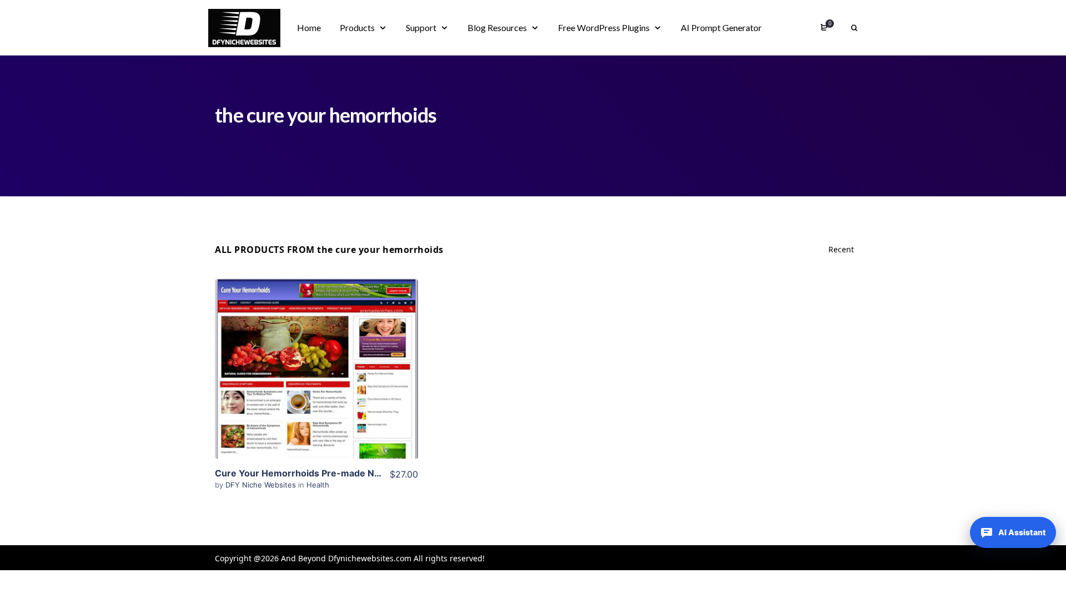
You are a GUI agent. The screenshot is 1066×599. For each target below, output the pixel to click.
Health (317, 484)
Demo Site (316, 386)
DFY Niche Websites (261, 484)
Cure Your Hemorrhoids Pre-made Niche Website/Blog (334, 473)
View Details (316, 352)
